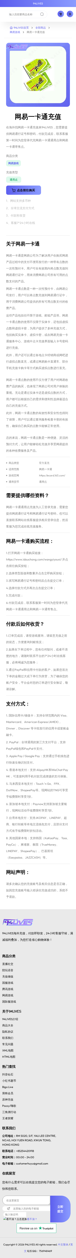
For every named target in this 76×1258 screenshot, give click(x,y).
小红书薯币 (9, 1080)
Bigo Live (7, 1087)
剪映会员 (7, 1093)
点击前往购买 (26, 190)
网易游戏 (15, 32)
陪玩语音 (7, 970)
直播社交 (7, 964)
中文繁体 (63, 1244)
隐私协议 (7, 1031)
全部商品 (40, 27)
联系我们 (7, 1038)
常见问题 (7, 1044)
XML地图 (7, 1050)
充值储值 (7, 976)
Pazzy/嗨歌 (9, 1106)
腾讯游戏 (7, 989)
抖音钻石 (7, 1074)
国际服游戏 (9, 1001)
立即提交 (60, 1209)
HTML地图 (8, 1056)
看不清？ (32, 1219)
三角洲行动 (9, 1112)
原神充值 (7, 1099)
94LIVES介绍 (10, 1019)
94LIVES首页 (21, 27)
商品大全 (7, 1025)
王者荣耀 (7, 1118)
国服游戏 (7, 982)
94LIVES (38, 3)
